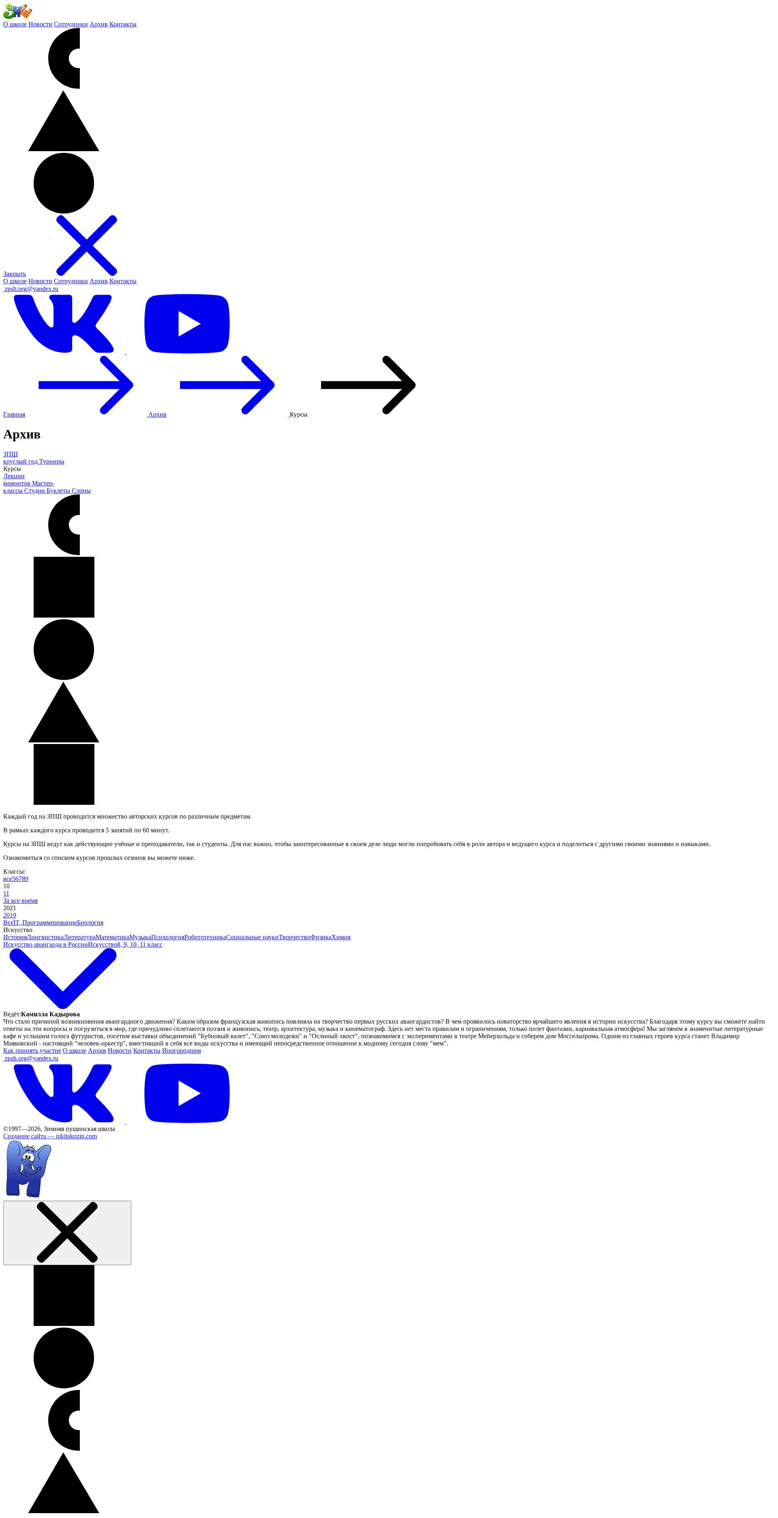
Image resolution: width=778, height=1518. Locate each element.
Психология (167, 937)
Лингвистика (45, 937)
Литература (80, 937)
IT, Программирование (45, 922)
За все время (20, 900)
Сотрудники (71, 24)
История (15, 937)
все (7, 878)
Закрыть (14, 273)
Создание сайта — (50, 1136)
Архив (99, 24)
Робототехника (205, 937)
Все (8, 922)
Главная (14, 414)
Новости (40, 24)
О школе (15, 24)
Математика (112, 937)
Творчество (294, 937)
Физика (320, 937)
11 (6, 893)
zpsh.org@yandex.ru (31, 288)
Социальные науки (252, 937)
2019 (9, 915)
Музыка (140, 937)
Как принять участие (32, 1050)
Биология (90, 922)
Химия (341, 937)
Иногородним (181, 1050)
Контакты (123, 24)
